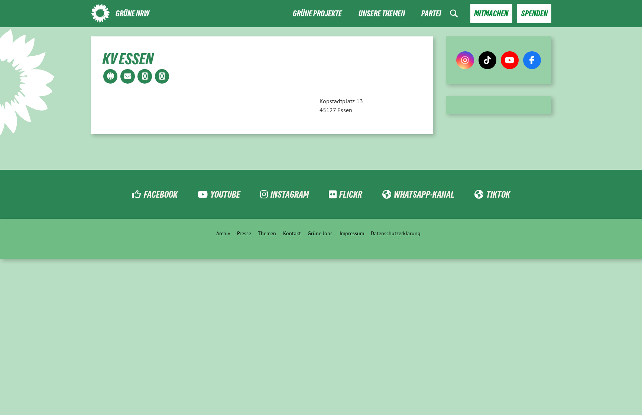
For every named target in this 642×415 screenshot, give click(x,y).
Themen (267, 233)
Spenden (534, 13)
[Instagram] (465, 60)
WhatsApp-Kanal (424, 194)
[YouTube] (510, 60)
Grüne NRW (132, 13)
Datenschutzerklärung (396, 233)
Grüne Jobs (320, 233)
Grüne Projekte (317, 13)
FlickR (350, 194)
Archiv (223, 233)
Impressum (352, 233)
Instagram (289, 194)
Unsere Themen (382, 13)
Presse (244, 233)
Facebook (160, 194)
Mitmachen (491, 13)
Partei (431, 13)
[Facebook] (532, 60)
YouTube (225, 194)
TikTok (498, 194)
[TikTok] (487, 60)
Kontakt (292, 233)
